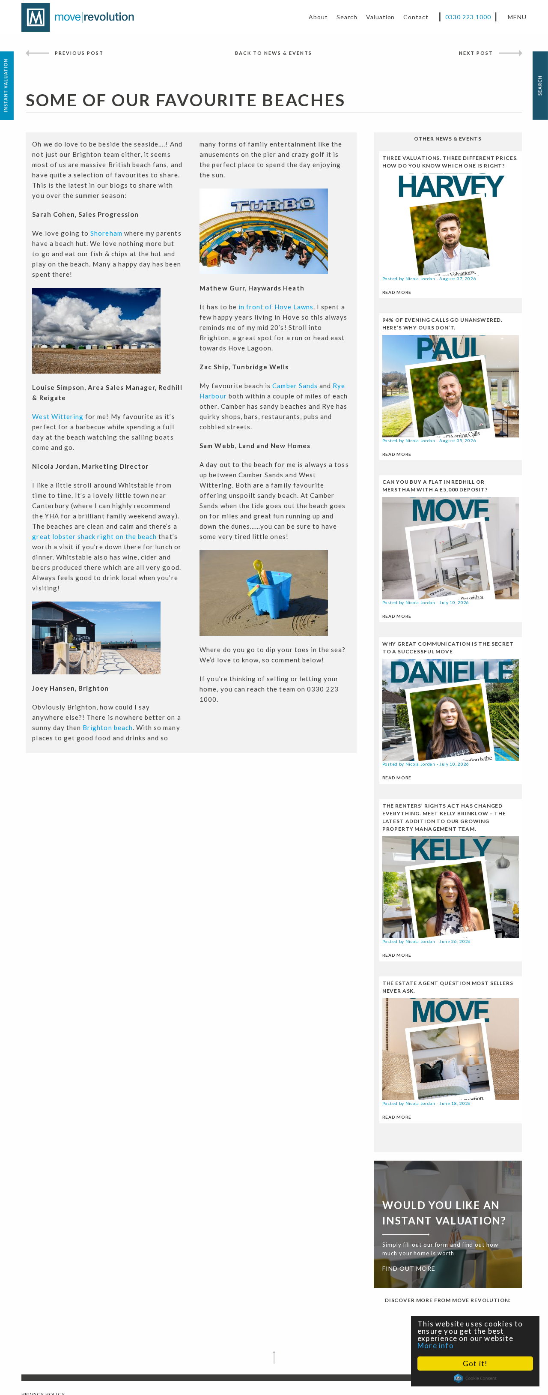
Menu (517, 17)
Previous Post (79, 53)
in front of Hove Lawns (275, 307)
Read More (396, 292)
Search (347, 17)
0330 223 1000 (468, 17)
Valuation (380, 17)
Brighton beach (108, 727)
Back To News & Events (273, 53)
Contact (416, 17)
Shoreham (106, 233)
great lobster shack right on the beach (94, 536)
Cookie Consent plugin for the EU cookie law (475, 1378)
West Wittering (57, 416)
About (318, 17)
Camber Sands (295, 385)
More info (435, 1345)
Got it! (475, 1363)
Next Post (476, 53)
